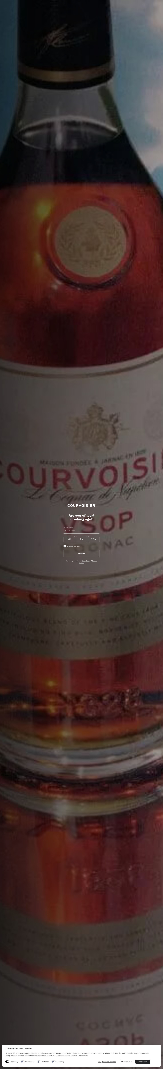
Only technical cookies (107, 1062)
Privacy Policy (85, 561)
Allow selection (126, 1062)
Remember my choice (73, 546)
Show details (83, 1056)
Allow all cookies (142, 1062)
